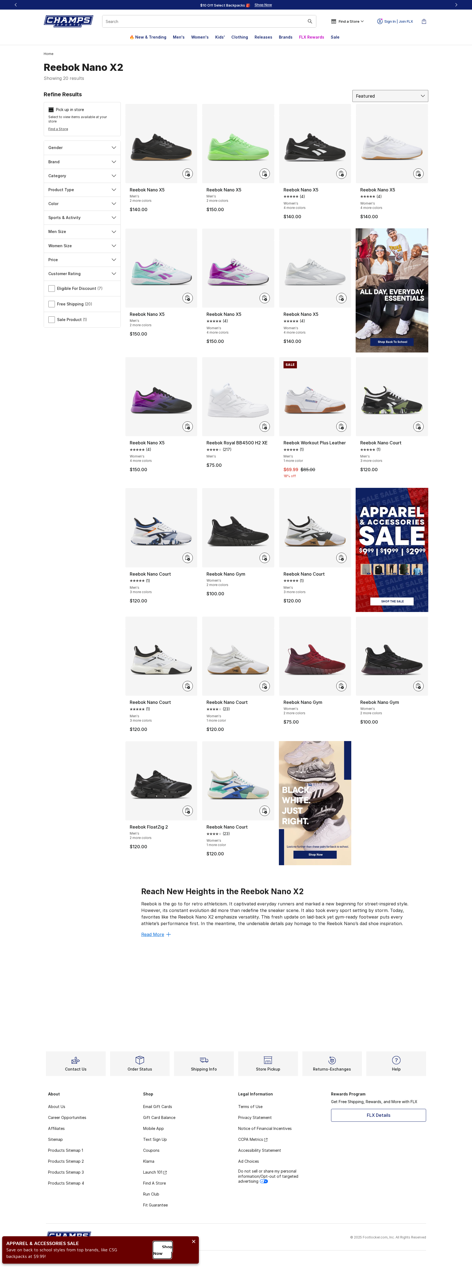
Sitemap (55, 1139)
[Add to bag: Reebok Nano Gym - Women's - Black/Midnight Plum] (418, 686)
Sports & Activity (64, 217)
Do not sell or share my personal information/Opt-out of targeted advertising (268, 1176)
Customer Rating (64, 273)
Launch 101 (152, 1172)
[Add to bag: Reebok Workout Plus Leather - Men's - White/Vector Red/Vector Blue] (341, 426)
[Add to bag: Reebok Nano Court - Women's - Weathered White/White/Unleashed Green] (264, 811)
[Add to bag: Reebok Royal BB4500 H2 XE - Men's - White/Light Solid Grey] (264, 426)
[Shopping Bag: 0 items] (424, 21)
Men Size (57, 231)
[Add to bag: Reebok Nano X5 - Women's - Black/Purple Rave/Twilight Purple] (187, 426)
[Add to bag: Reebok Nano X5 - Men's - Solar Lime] (264, 173)
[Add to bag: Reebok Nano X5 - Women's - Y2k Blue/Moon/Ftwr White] (341, 298)
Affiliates (56, 1128)
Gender (55, 147)
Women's (200, 37)
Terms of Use (250, 1106)
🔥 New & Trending (147, 37)
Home (48, 54)
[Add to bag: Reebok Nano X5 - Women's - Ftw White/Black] (341, 173)
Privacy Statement (255, 1117)
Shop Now (162, 1250)
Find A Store (154, 1183)
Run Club (151, 1194)
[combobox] (209, 21)
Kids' (220, 37)
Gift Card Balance (159, 1117)
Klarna (148, 1161)
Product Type (61, 189)
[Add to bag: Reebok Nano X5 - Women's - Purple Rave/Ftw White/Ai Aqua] (264, 298)
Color (53, 203)
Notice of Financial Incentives (265, 1128)
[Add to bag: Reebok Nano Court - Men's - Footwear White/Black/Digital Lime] (418, 426)
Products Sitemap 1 (65, 1150)
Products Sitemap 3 (66, 1172)
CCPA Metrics (250, 1139)
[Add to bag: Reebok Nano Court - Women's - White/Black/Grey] (264, 686)
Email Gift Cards (157, 1106)
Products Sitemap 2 (66, 1161)
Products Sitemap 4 (66, 1183)
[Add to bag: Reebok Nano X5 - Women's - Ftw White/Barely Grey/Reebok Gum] (418, 173)
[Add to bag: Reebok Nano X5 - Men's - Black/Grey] (187, 173)
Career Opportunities (67, 1117)
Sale (335, 37)
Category (57, 175)
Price (53, 259)
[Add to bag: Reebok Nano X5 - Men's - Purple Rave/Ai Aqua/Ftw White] (187, 298)
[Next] (456, 5)
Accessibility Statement (259, 1150)
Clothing (239, 37)
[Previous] (16, 5)
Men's (179, 37)
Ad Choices (248, 1161)
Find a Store (58, 129)
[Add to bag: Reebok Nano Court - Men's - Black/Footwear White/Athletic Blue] (187, 558)
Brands (286, 37)
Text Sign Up (155, 1139)
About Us (56, 1106)
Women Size (60, 245)
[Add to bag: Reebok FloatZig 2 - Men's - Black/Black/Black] (187, 811)
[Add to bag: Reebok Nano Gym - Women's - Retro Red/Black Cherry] (341, 686)
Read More (152, 934)
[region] (236, 5)
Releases (263, 37)
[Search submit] (310, 21)
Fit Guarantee (155, 1205)
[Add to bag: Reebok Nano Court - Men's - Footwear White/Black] (187, 686)
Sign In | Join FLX (398, 21)
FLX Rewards (311, 37)
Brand (54, 161)
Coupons (151, 1150)
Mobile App (153, 1128)
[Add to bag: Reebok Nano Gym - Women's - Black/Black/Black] (264, 558)
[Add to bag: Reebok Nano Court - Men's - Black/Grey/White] (341, 558)
